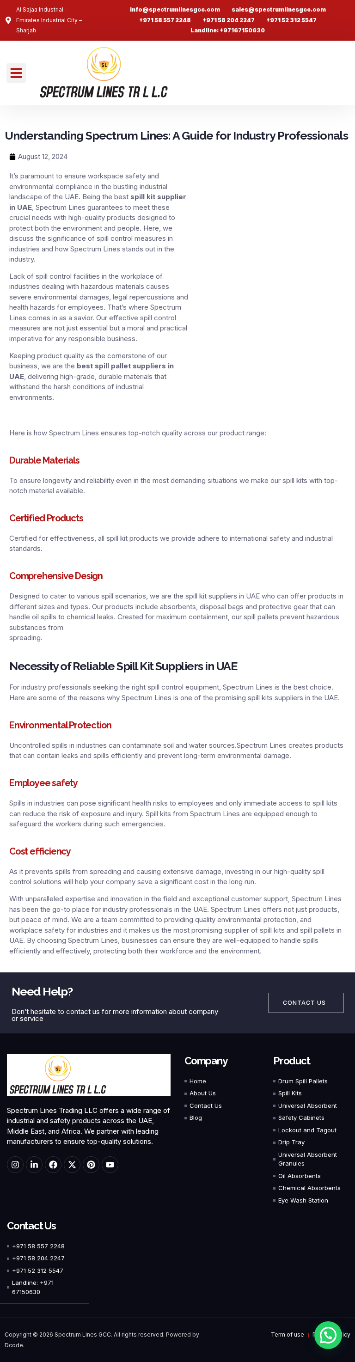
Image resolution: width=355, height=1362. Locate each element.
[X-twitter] (72, 1164)
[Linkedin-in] (34, 1164)
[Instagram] (15, 1164)
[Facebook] (53, 1164)
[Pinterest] (91, 1164)
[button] (16, 73)
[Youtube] (110, 1164)
